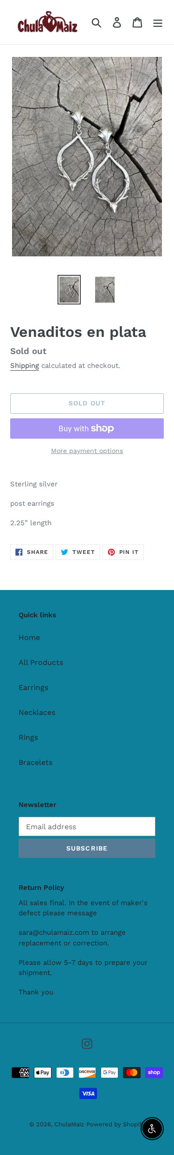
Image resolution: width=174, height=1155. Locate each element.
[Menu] (158, 22)
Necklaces (37, 712)
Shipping (24, 365)
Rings (28, 737)
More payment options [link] (87, 450)
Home (29, 637)
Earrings (33, 687)
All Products (41, 662)
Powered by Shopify (115, 1124)
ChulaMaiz (69, 1124)
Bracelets (35, 762)
